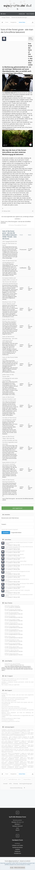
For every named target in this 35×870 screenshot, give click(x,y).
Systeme (17, 849)
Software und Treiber (17, 845)
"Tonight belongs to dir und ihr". (9, 680)
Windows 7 (17, 824)
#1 (32, 211)
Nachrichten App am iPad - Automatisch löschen (13, 699)
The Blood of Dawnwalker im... (12, 629)
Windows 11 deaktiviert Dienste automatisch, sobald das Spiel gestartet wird (17, 682)
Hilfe (10, 783)
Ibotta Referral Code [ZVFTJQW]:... (13, 643)
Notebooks (17, 851)
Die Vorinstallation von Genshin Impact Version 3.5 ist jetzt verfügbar (19, 543)
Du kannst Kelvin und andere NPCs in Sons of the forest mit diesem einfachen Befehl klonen (19, 547)
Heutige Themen (6, 17)
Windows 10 (15, 822)
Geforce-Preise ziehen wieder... (12, 626)
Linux (17, 828)
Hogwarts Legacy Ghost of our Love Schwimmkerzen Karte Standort (19, 595)
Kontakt (5, 783)
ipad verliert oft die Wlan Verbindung (10, 706)
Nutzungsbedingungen (25, 783)
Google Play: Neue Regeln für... (12, 612)
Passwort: (4, 524)
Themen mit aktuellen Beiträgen (19, 17)
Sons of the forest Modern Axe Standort (14, 554)
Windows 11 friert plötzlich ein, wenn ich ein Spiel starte (15, 679)
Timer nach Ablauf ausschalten (9, 700)
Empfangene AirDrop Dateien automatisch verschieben (15, 697)
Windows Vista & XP (17, 826)
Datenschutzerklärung (16, 788)
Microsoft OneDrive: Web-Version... (13, 609)
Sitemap (15, 783)
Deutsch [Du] (26, 779)
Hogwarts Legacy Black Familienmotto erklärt (15, 561)
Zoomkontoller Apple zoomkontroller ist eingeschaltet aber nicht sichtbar (17, 716)
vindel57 (7, 641)
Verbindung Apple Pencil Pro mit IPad (10, 721)
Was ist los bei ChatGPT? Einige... (12, 619)
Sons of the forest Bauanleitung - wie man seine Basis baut (9, 338)
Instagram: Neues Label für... (11, 623)
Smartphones (17, 853)
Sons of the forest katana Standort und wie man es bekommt (9, 399)
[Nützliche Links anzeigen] (32, 22)
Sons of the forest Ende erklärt (12, 568)
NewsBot (7, 607)
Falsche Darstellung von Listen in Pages (11, 718)
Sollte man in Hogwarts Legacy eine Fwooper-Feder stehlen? (19, 583)
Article (6, 545)
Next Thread (22, 225)
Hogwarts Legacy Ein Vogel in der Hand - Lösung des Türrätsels (17, 591)
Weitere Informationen (19, 867)
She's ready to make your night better (11, 684)
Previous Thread (14, 225)
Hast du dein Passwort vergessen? (10, 529)
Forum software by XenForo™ (12, 861)
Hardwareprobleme (17, 847)
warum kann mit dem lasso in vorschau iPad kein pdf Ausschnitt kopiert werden (17, 710)
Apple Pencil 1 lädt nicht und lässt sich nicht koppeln (14, 708)
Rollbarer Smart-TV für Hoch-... (12, 653)
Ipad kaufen (4, 693)
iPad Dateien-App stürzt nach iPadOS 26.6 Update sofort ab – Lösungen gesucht (17, 703)
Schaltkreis (7, 665)
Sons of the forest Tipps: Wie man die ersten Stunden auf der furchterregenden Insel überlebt (9, 440)
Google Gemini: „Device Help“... (12, 646)
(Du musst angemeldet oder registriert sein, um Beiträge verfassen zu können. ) (18, 218)
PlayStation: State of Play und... (12, 650)
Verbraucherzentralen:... (10, 616)
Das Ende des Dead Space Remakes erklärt (15, 575)
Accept (11, 867)
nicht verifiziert (5, 705)
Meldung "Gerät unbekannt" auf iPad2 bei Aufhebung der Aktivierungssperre (17, 713)
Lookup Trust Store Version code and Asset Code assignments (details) (17, 695)
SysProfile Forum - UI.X (14, 779)
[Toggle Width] (4, 779)
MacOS (17, 830)
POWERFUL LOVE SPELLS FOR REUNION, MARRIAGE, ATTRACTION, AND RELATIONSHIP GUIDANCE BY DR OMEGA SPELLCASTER (17, 730)
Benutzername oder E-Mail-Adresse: (10, 518)
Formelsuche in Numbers (8, 720)
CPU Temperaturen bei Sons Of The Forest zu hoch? (9, 243)
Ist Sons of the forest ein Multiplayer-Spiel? (15, 587)
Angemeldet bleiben (16, 532)
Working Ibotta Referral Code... (12, 640)
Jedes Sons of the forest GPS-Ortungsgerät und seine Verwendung (17, 572)
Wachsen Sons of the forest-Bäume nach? (14, 551)
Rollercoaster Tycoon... (10, 636)
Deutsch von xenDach (25, 861)
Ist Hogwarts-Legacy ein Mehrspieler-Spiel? (15, 558)
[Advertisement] (15, 53)
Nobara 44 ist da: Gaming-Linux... (13, 633)
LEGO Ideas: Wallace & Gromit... (12, 606)
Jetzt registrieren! (17, 508)
